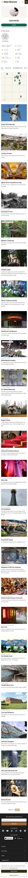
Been (2, 68)
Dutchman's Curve (7, 211)
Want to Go (8, 68)
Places (3, 846)
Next (17, 809)
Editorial (4, 851)
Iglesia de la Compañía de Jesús (11, 182)
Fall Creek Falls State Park (9, 770)
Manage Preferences (14, 875)
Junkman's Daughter (7, 741)
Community (5, 860)
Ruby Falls (4, 480)
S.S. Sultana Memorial (8, 389)
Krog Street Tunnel (7, 540)
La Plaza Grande (6, 153)
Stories (26, 68)
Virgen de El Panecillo (8, 124)
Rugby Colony (5, 420)
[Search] (23, 2)
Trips (3, 855)
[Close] (26, 863)
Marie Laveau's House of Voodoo (12, 598)
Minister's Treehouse (7, 240)
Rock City (4, 627)
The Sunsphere (5, 509)
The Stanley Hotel (6, 656)
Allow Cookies (14, 871)
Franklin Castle (5, 270)
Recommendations (17, 68)
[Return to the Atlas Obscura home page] (9, 2)
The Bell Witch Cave (7, 685)
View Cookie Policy (13, 868)
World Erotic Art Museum (9, 331)
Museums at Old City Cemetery (11, 567)
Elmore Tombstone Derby (9, 300)
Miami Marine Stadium (8, 360)
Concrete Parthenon (7, 712)
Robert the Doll (5, 800)
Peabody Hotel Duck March (10, 451)
